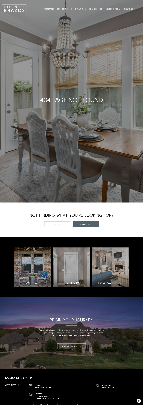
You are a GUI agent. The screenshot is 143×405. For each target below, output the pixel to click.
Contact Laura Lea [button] (71, 346)
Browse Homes (86, 224)
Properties (49, 9)
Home (57, 224)
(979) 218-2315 (107, 387)
